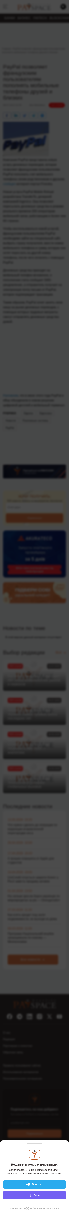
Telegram (37, 1184)
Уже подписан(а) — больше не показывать (34, 1208)
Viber (37, 1195)
